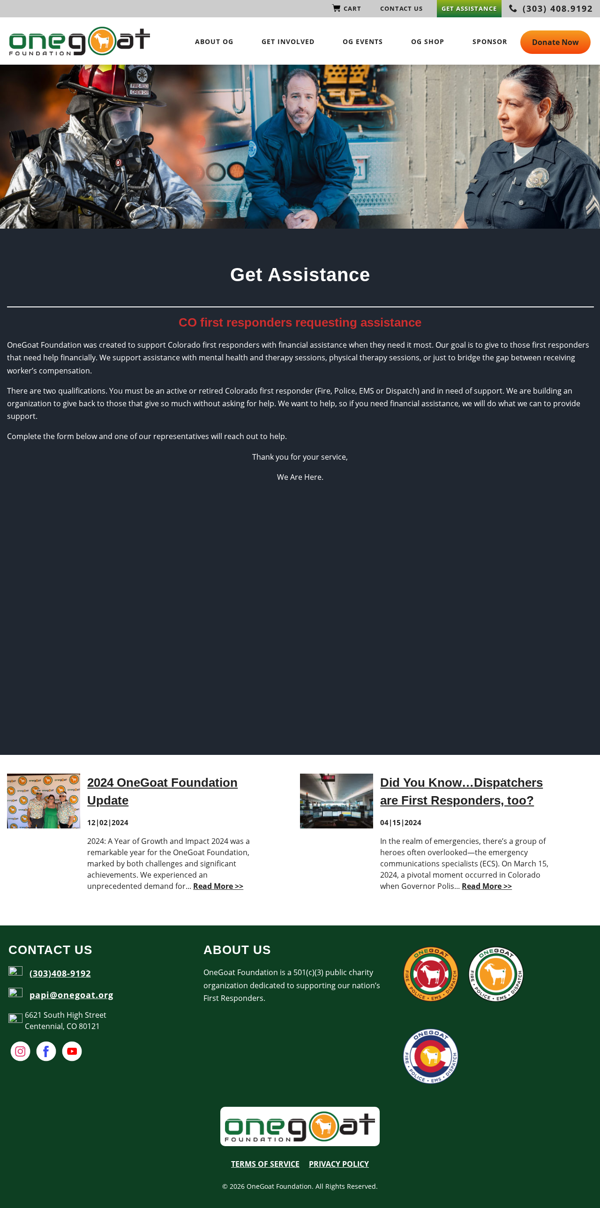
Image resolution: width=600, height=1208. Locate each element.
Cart (352, 8)
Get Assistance (469, 8)
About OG (214, 41)
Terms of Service (265, 1164)
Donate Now (555, 42)
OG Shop (427, 41)
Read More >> (218, 886)
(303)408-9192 (60, 973)
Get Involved (288, 41)
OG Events (363, 41)
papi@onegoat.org (71, 994)
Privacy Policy (339, 1164)
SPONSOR (489, 41)
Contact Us (401, 8)
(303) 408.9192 (556, 8)
